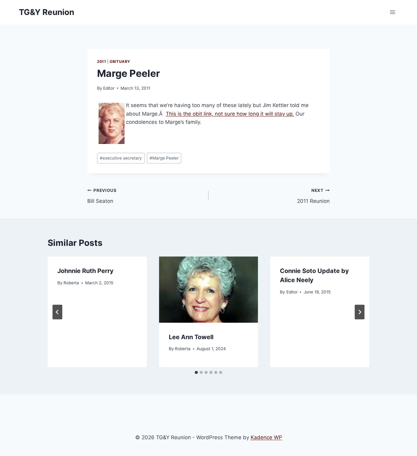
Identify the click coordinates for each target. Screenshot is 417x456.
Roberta (71, 282)
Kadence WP (266, 437)
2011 (101, 61)
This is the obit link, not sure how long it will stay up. (230, 114)
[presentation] (208, 289)
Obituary (120, 61)
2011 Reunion (313, 196)
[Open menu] (392, 12)
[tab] (196, 372)
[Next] (359, 312)
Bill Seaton (102, 196)
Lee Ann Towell (191, 337)
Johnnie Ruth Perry (85, 271)
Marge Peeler (164, 158)
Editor (108, 88)
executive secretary (121, 158)
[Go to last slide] (57, 312)
